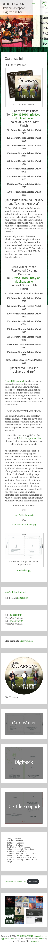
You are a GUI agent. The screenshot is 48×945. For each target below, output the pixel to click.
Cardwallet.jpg (24, 570)
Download (33, 882)
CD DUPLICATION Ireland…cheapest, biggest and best (14, 8)
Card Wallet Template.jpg (24, 524)
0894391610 (20, 114)
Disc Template (26, 641)
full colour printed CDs (30, 438)
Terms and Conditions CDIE (15, 882)
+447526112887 (16, 621)
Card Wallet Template (24, 515)
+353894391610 (15, 615)
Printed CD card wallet (15, 381)
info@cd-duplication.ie (16, 592)
